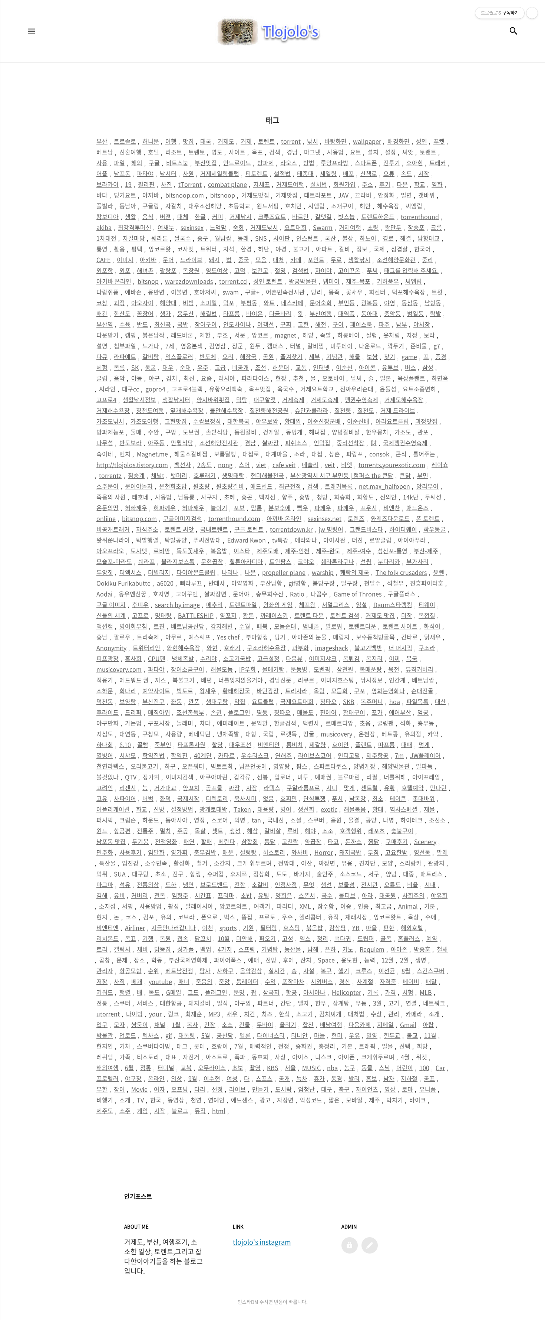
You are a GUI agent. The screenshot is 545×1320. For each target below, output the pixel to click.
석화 (405, 722)
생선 (326, 884)
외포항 (104, 270)
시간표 (203, 895)
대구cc (130, 388)
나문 (250, 572)
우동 (361, 1002)
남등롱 (186, 496)
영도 (216, 151)
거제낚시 (240, 216)
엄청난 (306, 1089)
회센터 (377, 291)
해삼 (252, 830)
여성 (232, 1078)
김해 (102, 895)
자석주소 (147, 529)
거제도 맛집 (380, 615)
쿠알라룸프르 (303, 787)
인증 (363, 906)
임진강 (130, 862)
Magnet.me (152, 453)
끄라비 (363, 194)
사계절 (365, 981)
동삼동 (410, 302)
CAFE (103, 259)
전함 (239, 884)
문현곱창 (212, 561)
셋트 (217, 830)
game (409, 356)
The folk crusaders (401, 572)
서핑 (127, 906)
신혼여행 (130, 151)
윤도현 (349, 959)
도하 (170, 884)
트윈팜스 (280, 561)
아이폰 (346, 1056)
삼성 (427, 367)
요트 (355, 151)
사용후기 (130, 852)
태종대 (305, 173)
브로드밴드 (214, 884)
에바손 (133, 291)
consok (379, 453)
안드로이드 (237, 162)
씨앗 (407, 151)
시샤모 (127, 755)
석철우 (395, 582)
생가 (165, 313)
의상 (176, 1078)
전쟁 (283, 1046)
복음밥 (219, 550)
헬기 (343, 970)
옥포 (257, 151)
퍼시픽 (104, 819)
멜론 (245, 1035)
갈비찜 (315, 345)
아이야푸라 (412, 539)
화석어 (432, 626)
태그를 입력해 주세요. (411, 270)
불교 (412, 1035)
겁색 (312, 486)
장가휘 (151, 776)
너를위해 (395, 776)
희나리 (127, 690)
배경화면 (398, 141)
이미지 (125, 259)
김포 (148, 916)
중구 (202, 238)
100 (424, 1067)
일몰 (387, 1046)
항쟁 (195, 873)
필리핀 (146, 184)
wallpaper (367, 141)
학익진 (179, 755)
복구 (326, 970)
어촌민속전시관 (285, 291)
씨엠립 (414, 205)
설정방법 (182, 809)
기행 (147, 938)
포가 (377, 712)
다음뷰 (294, 658)
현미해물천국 (267, 475)
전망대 (286, 862)
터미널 (166, 1067)
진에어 (328, 712)
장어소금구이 (187, 669)
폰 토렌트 (428, 518)
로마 (407, 1089)
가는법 (133, 722)
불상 (347, 238)
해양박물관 (396, 766)
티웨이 (427, 604)
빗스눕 (346, 216)
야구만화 (107, 722)
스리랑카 (410, 862)
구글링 (150, 205)
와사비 (299, 852)
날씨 (356, 378)
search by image (177, 604)
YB (356, 927)
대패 (406, 744)
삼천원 (345, 669)
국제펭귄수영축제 (405, 442)
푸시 (337, 798)
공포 (429, 1078)
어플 (102, 173)
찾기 (389, 356)
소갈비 (260, 884)
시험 (407, 992)
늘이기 (219, 507)
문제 (122, 959)
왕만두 (393, 227)
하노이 (368, 238)
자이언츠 (367, 1089)
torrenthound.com (234, 518)
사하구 (225, 970)
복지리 (374, 658)
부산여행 (321, 313)
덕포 (228, 302)
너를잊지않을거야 (240, 679)
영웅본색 (192, 345)
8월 (406, 970)
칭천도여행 (150, 410)
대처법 (356, 1013)
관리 (393, 1013)
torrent (291, 141)
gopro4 (155, 388)
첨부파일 (125, 345)
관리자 (104, 970)
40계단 (203, 755)
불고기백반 (368, 647)
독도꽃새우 (190, 550)
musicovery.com (119, 669)
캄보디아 (107, 216)
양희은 (283, 895)
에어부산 (400, 712)
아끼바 (150, 194)
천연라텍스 (110, 766)
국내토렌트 (214, 529)
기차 (125, 1046)
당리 (316, 291)
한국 (155, 1099)
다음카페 (360, 1024)
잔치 (305, 959)
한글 (200, 216)
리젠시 (127, 787)
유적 (333, 916)
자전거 (191, 1056)
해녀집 (317, 431)
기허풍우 (388, 281)
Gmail (408, 1024)
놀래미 (184, 722)
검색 (274, 151)
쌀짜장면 (215, 593)
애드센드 (261, 486)
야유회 (439, 895)
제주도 (104, 1110)
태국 (205, 141)
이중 (345, 906)
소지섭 (107, 906)
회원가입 (344, 184)
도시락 (283, 1089)
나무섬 (104, 442)
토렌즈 (356, 518)
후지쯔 (238, 873)
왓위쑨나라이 (113, 539)
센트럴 (369, 787)
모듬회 (339, 690)
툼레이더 (247, 981)
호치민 (293, 205)
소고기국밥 (237, 658)
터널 (295, 345)
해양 (308, 334)
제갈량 (317, 744)
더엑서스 (130, 572)
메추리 (214, 604)
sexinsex (192, 227)
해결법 (208, 313)
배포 (348, 173)
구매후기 (397, 841)
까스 (160, 679)
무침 (373, 852)
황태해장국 (236, 690)
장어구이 (206, 324)
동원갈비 (245, 431)
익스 (305, 938)
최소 (377, 798)
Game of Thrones (358, 593)
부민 (422, 475)
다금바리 (280, 313)
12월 (388, 959)
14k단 (411, 496)
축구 (344, 1089)
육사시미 (245, 798)
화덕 (165, 798)
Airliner (135, 927)
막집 (239, 701)
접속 (182, 938)
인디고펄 (349, 755)
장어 (119, 1089)
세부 (314, 356)
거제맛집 (286, 194)
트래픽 (367, 1046)
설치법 (318, 184)
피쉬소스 (296, 442)
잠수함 (325, 906)
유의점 (412, 733)
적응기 (104, 679)
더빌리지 (159, 572)
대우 (168, 367)
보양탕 (127, 701)
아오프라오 (110, 550)
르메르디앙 (339, 722)
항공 (291, 992)
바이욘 (254, 313)
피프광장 (107, 658)
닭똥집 (162, 949)
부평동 (249, 302)
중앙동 (392, 313)
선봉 (262, 776)
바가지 (302, 873)
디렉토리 (217, 798)
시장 (423, 173)
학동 (156, 959)
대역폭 (346, 313)
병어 (285, 809)
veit (330, 464)
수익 (270, 981)
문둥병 (299, 669)
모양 (387, 862)
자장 (251, 787)
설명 (102, 345)
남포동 (122, 173)
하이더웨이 (403, 529)
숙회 (238, 227)
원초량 (201, 486)
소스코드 (351, 873)
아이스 (300, 1056)
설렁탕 (248, 852)
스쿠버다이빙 (153, 1046)
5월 (205, 1035)
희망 (422, 1046)
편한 (388, 927)
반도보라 (130, 442)
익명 (239, 819)
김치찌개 (330, 1013)
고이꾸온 (349, 270)
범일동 (415, 313)
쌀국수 (182, 238)
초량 (373, 227)
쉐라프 (146, 561)
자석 (228, 248)
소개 (125, 1099)
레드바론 (182, 334)
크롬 (436, 227)
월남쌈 (223, 238)
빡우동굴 (434, 529)
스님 (384, 1067)
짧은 (334, 1099)
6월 (129, 1067)
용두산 (185, 313)
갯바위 (426, 194)
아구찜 (242, 1002)
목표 (130, 938)
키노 (347, 949)
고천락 (290, 841)
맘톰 (256, 507)
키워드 (104, 992)
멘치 (125, 453)
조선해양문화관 (396, 259)
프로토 (267, 916)
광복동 (369, 302)
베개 (136, 981)
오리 (228, 356)
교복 (186, 1067)
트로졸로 (125, 141)
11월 (430, 1035)
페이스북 (361, 324)
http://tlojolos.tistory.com (132, 464)
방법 (308, 162)
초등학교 (239, 205)
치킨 (249, 1013)
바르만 (300, 216)
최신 (189, 378)
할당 (217, 744)
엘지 (303, 1002)
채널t (157, 475)
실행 (371, 334)
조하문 (104, 690)
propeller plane (283, 572)
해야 (310, 830)
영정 (199, 819)
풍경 (440, 356)
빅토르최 (222, 766)
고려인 (104, 787)
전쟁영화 (166, 841)
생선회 (306, 809)
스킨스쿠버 (431, 970)
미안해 (244, 938)
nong (225, 464)
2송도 (204, 464)
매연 (189, 841)
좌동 (176, 701)
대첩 (317, 453)
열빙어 (104, 755)
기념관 (334, 356)
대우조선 (240, 744)
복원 (165, 938)
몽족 (334, 291)
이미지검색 (180, 776)
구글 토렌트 (249, 529)
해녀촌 (145, 270)
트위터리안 (147, 647)
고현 (303, 324)
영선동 (422, 852)
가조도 (402, 431)
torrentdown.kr (291, 529)
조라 (299, 453)
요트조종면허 (419, 388)
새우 (232, 1013)
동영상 (176, 1099)
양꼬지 (228, 615)
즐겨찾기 (291, 356)
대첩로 (250, 453)
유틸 (263, 895)
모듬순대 (285, 626)
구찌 (285, 324)
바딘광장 (268, 690)
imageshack (331, 647)
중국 (243, 259)
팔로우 (122, 636)
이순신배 (358, 421)
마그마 (104, 884)
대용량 (265, 809)
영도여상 (217, 270)
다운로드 (370, 345)
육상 (413, 916)
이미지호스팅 (337, 679)
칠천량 (342, 410)
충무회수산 (270, 593)
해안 (365, 205)
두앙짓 (104, 572)
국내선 (275, 819)
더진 (357, 539)
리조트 (173, 151)
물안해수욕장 (226, 410)
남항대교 (428, 238)
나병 (388, 819)
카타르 (226, 755)
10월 (224, 938)
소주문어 (107, 486)
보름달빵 (225, 453)
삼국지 (271, 992)
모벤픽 (322, 669)
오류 (388, 173)
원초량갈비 (230, 486)
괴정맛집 (426, 421)
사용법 (335, 151)
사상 (280, 1056)
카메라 (414, 1013)
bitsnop (148, 281)
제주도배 (268, 550)
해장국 (248, 356)
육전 (393, 669)
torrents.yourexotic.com (392, 464)
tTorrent (190, 184)
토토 (281, 873)
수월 (244, 626)
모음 (261, 259)
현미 (337, 1035)
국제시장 (188, 798)
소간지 (222, 862)
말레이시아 (199, 906)
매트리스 (431, 873)
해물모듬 (222, 669)
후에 (288, 959)
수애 (430, 916)
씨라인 (107, 388)
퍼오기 (267, 938)
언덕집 (322, 442)
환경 (246, 248)
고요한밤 (396, 852)
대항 (251, 733)
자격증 (388, 981)
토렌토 (196, 151)
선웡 (365, 561)
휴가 (319, 1078)
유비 (119, 895)
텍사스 (150, 1035)
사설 (308, 970)
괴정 (119, 302)
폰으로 (209, 916)
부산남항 (271, 582)
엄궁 (423, 712)
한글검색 (285, 722)
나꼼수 (319, 593)
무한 (102, 1089)
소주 (125, 1110)
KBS (272, 1067)
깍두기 (395, 345)
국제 (379, 248)
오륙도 (392, 884)
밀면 (406, 194)
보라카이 (107, 184)
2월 (404, 959)
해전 (320, 324)
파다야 (156, 669)
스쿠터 (122, 1002)
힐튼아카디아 (246, 561)
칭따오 (282, 712)
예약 (431, 938)
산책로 (368, 173)
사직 (119, 981)
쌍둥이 (139, 1024)
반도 (142, 324)
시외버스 (322, 981)
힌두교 (392, 1035)
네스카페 (292, 302)
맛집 (188, 141)
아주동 (156, 442)
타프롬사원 (191, 744)
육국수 (285, 388)
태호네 (140, 496)
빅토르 (184, 690)
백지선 (267, 496)
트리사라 (296, 690)
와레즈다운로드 (390, 518)
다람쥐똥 (107, 291)
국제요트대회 (297, 701)
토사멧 (139, 550)
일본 (385, 378)
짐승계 (136, 475)
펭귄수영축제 (361, 399)
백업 (205, 949)
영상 (390, 1089)
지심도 (104, 733)
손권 (216, 712)
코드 (193, 992)
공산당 (225, 1035)
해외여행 (107, 1067)
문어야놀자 (139, 486)
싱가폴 (185, 949)
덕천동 (104, 701)
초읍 (365, 722)
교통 (301, 367)
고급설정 (268, 658)
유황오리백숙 (225, 388)
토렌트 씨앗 (179, 529)
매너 (183, 981)
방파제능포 (110, 431)
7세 (169, 345)
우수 (287, 916)
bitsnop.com (139, 518)
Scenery (425, 841)
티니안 (299, 1035)
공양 (371, 819)
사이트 (237, 151)
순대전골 (422, 690)
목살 (200, 830)
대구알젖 (265, 399)
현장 (281, 378)
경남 (292, 151)
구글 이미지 (111, 604)
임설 (361, 604)
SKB (348, 701)
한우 (320, 1002)
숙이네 (104, 453)
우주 (202, 367)
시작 (159, 1110)
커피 (217, 216)
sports (228, 927)
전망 (271, 959)
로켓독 (288, 733)
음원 (336, 819)
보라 (429, 334)
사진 (166, 184)
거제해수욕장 (113, 410)
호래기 (232, 647)
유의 (166, 916)
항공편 (122, 830)
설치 (373, 151)
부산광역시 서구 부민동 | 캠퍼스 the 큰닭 (341, 475)
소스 (227, 1024)
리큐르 (306, 679)
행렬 (125, 992)
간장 (209, 1024)
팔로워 (334, 626)
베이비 (411, 981)
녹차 (301, 1078)
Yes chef (228, 636)
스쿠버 (316, 819)
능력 (369, 959)
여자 (159, 1089)
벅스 (229, 916)
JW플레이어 (425, 755)
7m (399, 755)
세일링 (328, 173)
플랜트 (363, 744)
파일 (119, 162)
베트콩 (390, 733)
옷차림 (391, 334)
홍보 (371, 1078)
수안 (153, 431)
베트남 (104, 151)
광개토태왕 (213, 809)
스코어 (219, 819)
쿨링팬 (385, 722)
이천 (207, 927)
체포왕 (307, 604)
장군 (237, 345)
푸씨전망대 (207, 539)
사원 (188, 173)
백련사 (311, 722)
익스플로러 (179, 356)
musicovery (336, 733)
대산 (440, 701)
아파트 (324, 248)
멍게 (424, 744)
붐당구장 (324, 582)
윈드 (102, 830)
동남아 (127, 205)
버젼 (165, 216)
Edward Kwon (246, 539)
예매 (253, 959)
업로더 (282, 776)
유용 (347, 862)
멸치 (165, 830)
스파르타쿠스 (330, 766)
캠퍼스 (275, 345)
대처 (278, 259)
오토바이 (333, 378)
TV (140, 1099)
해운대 (280, 367)
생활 (130, 216)
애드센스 (242, 1099)
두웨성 (433, 496)
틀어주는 (424, 453)
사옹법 (163, 496)
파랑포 (354, 453)
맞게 (349, 787)
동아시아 (176, 819)
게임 (142, 1110)
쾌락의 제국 (354, 572)
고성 (287, 938)
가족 (125, 1056)
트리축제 (148, 636)
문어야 (241, 593)
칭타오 (328, 701)
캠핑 (130, 334)
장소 (139, 959)
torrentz (110, 475)
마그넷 (312, 151)
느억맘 (218, 227)
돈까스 (353, 841)
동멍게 (294, 431)
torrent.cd (233, 281)
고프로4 (106, 399)
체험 (102, 367)
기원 (248, 927)
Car (440, 1067)
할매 (206, 841)
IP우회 (247, 669)
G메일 (173, 992)
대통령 (186, 1035)
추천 (298, 378)
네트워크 (434, 1002)
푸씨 (372, 270)
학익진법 (153, 755)
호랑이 (219, 1046)
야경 (281, 248)
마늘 (319, 1035)
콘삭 (401, 453)
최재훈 (193, 1013)
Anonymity (111, 647)
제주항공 (377, 755)
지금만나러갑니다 (173, 927)
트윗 (437, 291)
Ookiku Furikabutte (123, 582)
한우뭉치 (377, 431)
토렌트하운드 (377, 216)
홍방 (304, 496)
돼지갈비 (199, 1002)
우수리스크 (255, 755)
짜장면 (326, 862)
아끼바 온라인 (284, 518)
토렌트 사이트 (400, 626)
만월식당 (182, 442)
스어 (244, 464)
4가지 (225, 949)
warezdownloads (189, 281)
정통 (145, 1067)
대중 (408, 873)
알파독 (424, 766)
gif (168, 1035)
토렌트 (266, 141)
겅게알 (271, 431)
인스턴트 (307, 238)
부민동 (346, 302)
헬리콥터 (310, 916)
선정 (217, 1089)
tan (256, 819)
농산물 (292, 949)
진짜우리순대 (356, 388)
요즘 (206, 378)
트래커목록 (339, 486)
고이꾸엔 (187, 593)
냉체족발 (183, 658)
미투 (302, 776)
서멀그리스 (336, 604)
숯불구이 (402, 830)
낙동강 (357, 798)
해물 (354, 356)
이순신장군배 (324, 421)
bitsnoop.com (184, 194)
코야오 (306, 561)
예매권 (323, 776)
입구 (102, 1024)
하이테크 (411, 819)
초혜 (229, 496)
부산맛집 (206, 162)
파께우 (322, 507)
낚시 (312, 141)
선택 (404, 1046)
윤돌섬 (388, 388)
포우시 (368, 507)
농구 (349, 1067)
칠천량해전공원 (269, 410)
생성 (235, 830)
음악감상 (251, 970)
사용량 (173, 733)
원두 (255, 345)
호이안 (340, 744)
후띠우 (140, 604)
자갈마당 (134, 238)
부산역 (104, 324)
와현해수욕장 (183, 647)
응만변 (156, 291)
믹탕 (241, 399)
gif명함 (297, 582)
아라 (367, 895)
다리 (199, 1089)
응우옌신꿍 (132, 593)
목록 (119, 367)
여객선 (265, 324)
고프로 (140, 615)
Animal (408, 906)
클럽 (102, 378)
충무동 (425, 722)
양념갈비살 (346, 431)
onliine (106, 518)
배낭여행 (331, 1024)
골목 (386, 938)
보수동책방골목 (375, 636)
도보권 (191, 431)
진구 (178, 873)
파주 (384, 324)
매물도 (305, 712)
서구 (373, 873)
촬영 (255, 1067)
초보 (237, 1067)
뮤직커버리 (419, 669)
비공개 (240, 367)
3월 (377, 1002)
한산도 (122, 313)
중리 (427, 259)
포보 (239, 507)
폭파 (239, 1056)
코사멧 (185, 248)
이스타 (242, 550)
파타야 (145, 173)
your (155, 1013)
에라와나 (306, 539)
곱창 (104, 959)
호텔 (153, 151)
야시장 (421, 324)
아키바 (148, 259)
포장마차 (293, 981)
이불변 (179, 291)
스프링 (246, 949)
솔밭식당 (217, 431)
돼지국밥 (350, 852)
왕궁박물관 (303, 281)
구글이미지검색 (182, 518)
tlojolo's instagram (262, 1242)
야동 (136, 378)
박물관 (104, 1035)
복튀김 (351, 658)
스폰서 (306, 895)
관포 (423, 431)
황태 (377, 809)
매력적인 (261, 1046)
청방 (322, 496)
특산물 (107, 862)
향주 (287, 496)
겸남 (250, 442)
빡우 (302, 507)
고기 (393, 1002)
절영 (280, 270)
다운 (402, 184)
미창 (406, 615)
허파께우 (164, 507)
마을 (371, 927)
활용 (119, 248)
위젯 (421, 1056)
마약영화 (242, 582)
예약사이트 (156, 690)
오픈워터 (193, 766)
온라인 (156, 1078)
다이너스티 (271, 1035)
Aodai (104, 593)
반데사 (216, 582)
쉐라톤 (159, 238)
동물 (367, 1067)
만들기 (260, 1089)
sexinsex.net (324, 518)
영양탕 (281, 766)
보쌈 (372, 356)
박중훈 (422, 949)
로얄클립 (380, 539)
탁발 (435, 313)
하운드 (150, 819)
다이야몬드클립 (195, 572)
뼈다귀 (342, 938)
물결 (353, 819)
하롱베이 (348, 334)
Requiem (372, 949)
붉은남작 (153, 334)
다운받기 (107, 334)
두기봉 (140, 841)
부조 (222, 334)
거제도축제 (324, 399)
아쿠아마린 (214, 776)
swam (230, 291)
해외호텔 (412, 927)
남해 (312, 949)
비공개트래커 (113, 529)
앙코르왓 (160, 248)
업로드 (127, 1035)
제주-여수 (359, 550)
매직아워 (159, 712)
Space (326, 959)
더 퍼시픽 (400, 647)
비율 (412, 884)
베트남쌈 (423, 679)
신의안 (388, 496)
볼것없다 (107, 776)
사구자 (209, 496)
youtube (160, 981)
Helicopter (346, 992)
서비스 (145, 1002)
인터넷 (321, 367)
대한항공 (171, 1002)
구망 (170, 431)
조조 (327, 830)
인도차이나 (237, 324)
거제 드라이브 (397, 410)
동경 (336, 1078)
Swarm (323, 227)
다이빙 (134, 1013)
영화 (437, 184)
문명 (239, 992)
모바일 (354, 1099)
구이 (338, 324)
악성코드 (311, 1099)
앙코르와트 (233, 906)
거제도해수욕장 (403, 399)
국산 (330, 238)
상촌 (334, 453)
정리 (322, 938)
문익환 (259, 722)
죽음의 (204, 981)
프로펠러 (107, 1078)
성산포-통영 (392, 550)
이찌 (394, 658)
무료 (336, 259)
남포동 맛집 (111, 841)
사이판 (281, 238)
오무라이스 (212, 1067)
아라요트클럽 (392, 421)
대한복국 (238, 421)
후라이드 (107, 712)
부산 (102, 141)
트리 (102, 949)
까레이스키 (274, 615)
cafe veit (283, 464)
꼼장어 (145, 313)
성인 (421, 141)
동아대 (369, 313)
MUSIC (311, 1067)
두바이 (265, 1024)
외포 (125, 270)
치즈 (266, 1013)
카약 (433, 733)
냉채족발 (228, 733)
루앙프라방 (335, 162)
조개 (434, 1013)
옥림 (319, 690)
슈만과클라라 (311, 410)
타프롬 (231, 313)
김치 (171, 378)
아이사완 (334, 539)
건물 (244, 1024)
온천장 (367, 733)
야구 (154, 378)
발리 (354, 1078)
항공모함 (130, 970)
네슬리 (310, 464)
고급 (220, 367)
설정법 (282, 173)
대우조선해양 (205, 205)
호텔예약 (413, 787)
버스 (410, 367)
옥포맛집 (260, 388)
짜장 (234, 787)
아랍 (428, 1024)
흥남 (102, 636)
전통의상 (148, 884)
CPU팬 (156, 658)
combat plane (227, 184)
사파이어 (125, 798)
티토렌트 (256, 173)
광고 (265, 1099)
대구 (326, 1089)
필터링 (268, 927)
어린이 (404, 1067)
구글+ (252, 291)
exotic (329, 809)
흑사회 (133, 658)
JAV (343, 194)
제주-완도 (328, 550)
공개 (284, 1078)
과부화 (300, 647)
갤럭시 (122, 949)
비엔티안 (269, 744)
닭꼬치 (203, 938)
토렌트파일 (243, 604)
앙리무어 (427, 486)
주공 (182, 830)
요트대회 (295, 227)
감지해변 (222, 626)
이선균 (387, 970)
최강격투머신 (134, 227)
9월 (192, 1078)
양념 (391, 873)
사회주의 (413, 895)
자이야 (323, 270)
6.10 (125, 744)
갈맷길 (323, 216)
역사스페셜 (403, 809)
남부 (401, 324)
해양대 (168, 302)
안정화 (386, 194)
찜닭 (373, 841)
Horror (323, 852)
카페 (295, 259)
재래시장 (356, 916)
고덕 (239, 270)
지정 (411, 334)
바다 (102, 194)
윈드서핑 (268, 205)
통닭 (269, 841)
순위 (153, 970)
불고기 (301, 248)
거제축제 (293, 399)
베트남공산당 (187, 626)
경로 (388, 238)
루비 (292, 830)
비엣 (346, 464)
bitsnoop (222, 194)
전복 (159, 895)
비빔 (188, 302)
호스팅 (291, 927)
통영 (102, 248)
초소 (160, 873)
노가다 (150, 345)
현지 (102, 916)
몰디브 (347, 895)
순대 (185, 367)
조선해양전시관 (218, 442)
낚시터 (168, 173)
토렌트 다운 (309, 615)
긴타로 (409, 636)
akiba (104, 227)
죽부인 (163, 744)
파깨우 (345, 507)
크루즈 (364, 970)
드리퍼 (133, 712)
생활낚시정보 (139, 399)
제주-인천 (297, 550)
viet (261, 464)
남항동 (433, 302)
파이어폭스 (228, 959)
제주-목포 (358, 281)
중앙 (224, 981)
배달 (431, 981)
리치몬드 (107, 938)
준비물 (418, 345)
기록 (373, 992)
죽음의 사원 (111, 496)
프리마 (226, 895)
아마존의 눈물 (309, 636)
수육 (125, 324)
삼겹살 (399, 248)
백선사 (182, 464)
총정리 (326, 1046)
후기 (384, 184)
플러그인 (216, 992)
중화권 (303, 1046)
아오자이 (142, 302)
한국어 (422, 248)
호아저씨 (205, 291)
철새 (442, 949)
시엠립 (316, 205)
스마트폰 (366, 162)
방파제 (265, 162)
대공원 (387, 895)
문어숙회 (321, 302)
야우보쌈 (267, 421)
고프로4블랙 (187, 388)
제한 (205, 334)
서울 (290, 1067)
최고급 (383, 906)
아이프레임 (426, 776)
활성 (173, 906)
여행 (170, 141)
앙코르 (260, 334)
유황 (389, 787)
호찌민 (288, 798)
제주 (374, 1099)
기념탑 (269, 949)
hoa (394, 701)
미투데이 (341, 345)
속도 (406, 173)
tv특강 (280, 539)
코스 (131, 916)
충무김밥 (205, 852)
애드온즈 (417, 507)
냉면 (188, 884)
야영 (389, 302)
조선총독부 (190, 712)
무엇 (308, 884)
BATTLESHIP (196, 615)
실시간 (276, 970)
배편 (206, 679)
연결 (411, 1002)
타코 (333, 841)
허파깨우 (193, 507)
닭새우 (432, 636)
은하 (330, 949)
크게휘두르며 (377, 1056)
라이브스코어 (314, 755)
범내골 (311, 626)
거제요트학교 (317, 388)
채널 (159, 1024)
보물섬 (346, 884)
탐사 (205, 970)
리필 (371, 776)
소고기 (304, 1013)
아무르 (173, 636)
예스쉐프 (199, 636)
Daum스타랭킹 (392, 604)
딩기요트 (125, 194)
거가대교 (165, 787)
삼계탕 (341, 1002)
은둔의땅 (107, 507)
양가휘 (179, 852)
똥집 (246, 916)
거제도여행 (290, 184)
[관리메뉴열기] (532, 13)
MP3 (214, 1013)
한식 (284, 1013)
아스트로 (217, 1056)
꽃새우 (354, 291)
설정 (390, 151)
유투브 (390, 367)
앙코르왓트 (388, 916)
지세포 (261, 184)
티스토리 (148, 1056)
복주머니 (372, 701)
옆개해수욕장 (187, 410)
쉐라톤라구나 (337, 561)
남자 (388, 1078)
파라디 (285, 906)
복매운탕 (371, 669)
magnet (285, 334)
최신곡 (162, 324)
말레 (442, 852)
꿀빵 (142, 744)
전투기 (391, 162)
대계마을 (276, 453)
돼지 (214, 259)
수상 (376, 1013)
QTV (130, 776)
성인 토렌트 (268, 281)
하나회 (104, 744)
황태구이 (354, 712)
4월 (405, 1056)
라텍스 (272, 787)
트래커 (437, 162)
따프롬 (386, 744)
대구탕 (140, 873)
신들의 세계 (111, 615)
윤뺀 (438, 572)
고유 (102, 798)
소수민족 (156, 862)
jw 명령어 (331, 529)
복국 (411, 658)
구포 (359, 690)
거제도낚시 (264, 227)
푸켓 (439, 141)
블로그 (180, 1110)
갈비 (344, 248)
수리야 (208, 658)
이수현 (212, 1078)
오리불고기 (144, 766)
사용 (102, 162)
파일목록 (417, 701)
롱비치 (294, 744)
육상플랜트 (411, 378)
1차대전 (106, 238)
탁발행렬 (147, 539)
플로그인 (239, 712)
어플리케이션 (113, 809)
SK (135, 367)
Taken (242, 809)
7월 (238, 1046)
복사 (192, 1024)
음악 (119, 378)
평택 (136, 248)
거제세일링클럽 (219, 173)
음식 (147, 216)
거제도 (226, 141)
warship (323, 572)
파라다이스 (255, 378)
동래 (243, 238)
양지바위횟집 (213, 399)
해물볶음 (355, 809)
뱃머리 (179, 475)
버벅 (147, 798)
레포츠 (376, 830)
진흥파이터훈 (426, 582)
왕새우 (207, 690)
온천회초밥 (173, 486)
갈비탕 (150, 356)
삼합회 (249, 841)
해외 (136, 162)
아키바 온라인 (113, 281)
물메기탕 (273, 669)
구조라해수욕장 (266, 647)
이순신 (344, 367)
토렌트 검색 (344, 615)
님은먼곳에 (253, 766)
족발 (325, 334)
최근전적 (290, 486)
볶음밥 (314, 927)
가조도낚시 (110, 421)
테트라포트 (318, 194)
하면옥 (440, 378)
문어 (168, 259)
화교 (141, 809)
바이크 (417, 1099)
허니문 (150, 141)
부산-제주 (426, 550)
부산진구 (153, 701)
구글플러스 (402, 593)
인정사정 (286, 884)
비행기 (104, 1099)
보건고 (260, 270)
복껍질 (427, 615)
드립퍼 (365, 938)
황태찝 (292, 421)
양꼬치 (191, 787)
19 (128, 184)
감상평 (337, 927)
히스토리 (274, 852)
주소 (367, 184)
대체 (182, 216)
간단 (285, 1002)
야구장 (133, 1078)
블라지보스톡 (178, 561)
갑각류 (242, 776)
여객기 (262, 906)
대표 (170, 1056)
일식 (222, 1002)
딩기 (279, 636)
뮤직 (200, 1110)
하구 (170, 766)
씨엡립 (413, 281)
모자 (119, 1024)
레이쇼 (440, 464)
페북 (262, 626)
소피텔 (208, 302)
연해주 (283, 755)
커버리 (139, 895)
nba (332, 1067)
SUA (120, 873)
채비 (142, 949)
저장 (102, 981)
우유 (354, 1035)
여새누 (166, 227)
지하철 (409, 1078)
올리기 (288, 1024)
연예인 (216, 1099)
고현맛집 (176, 421)
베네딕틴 (199, 733)
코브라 (186, 916)
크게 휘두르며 (254, 862)
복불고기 (183, 679)
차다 (205, 722)
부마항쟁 (257, 636)
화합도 (365, 496)
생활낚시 (359, 259)
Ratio (297, 593)
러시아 (226, 378)
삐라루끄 (191, 582)
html (218, 1110)
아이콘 (367, 367)
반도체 (207, 356)
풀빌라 (104, 205)
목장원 (191, 270)
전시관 (369, 884)
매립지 (341, 636)
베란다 (226, 841)
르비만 (161, 550)
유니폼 (427, 1089)
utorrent (108, 1013)
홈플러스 (409, 938)
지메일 (385, 1024)
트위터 (208, 248)
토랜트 (428, 151)
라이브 (237, 1089)
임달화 (156, 852)
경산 (344, 981)
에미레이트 (231, 722)
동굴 (150, 367)
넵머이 (331, 281)
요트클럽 (263, 701)
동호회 (260, 1056)
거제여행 (350, 227)
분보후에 (279, 507)
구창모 (150, 733)
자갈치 (173, 205)
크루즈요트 (272, 216)
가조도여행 (144, 421)
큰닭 (405, 475)
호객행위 (351, 830)
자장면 (285, 1099)
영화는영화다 (388, 690)
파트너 (265, 1002)
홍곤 (246, 496)
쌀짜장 (270, 442)
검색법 (300, 270)
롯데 (199, 1046)
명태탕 (163, 615)
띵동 (262, 712)
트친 (159, 626)
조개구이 (342, 205)
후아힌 (414, 162)
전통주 (145, 830)
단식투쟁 (314, 798)
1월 (176, 1024)
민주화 (104, 852)
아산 (306, 862)
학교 (419, 184)
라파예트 (125, 356)
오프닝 (179, 1089)
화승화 (342, 496)
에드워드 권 (134, 679)
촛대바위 (424, 798)
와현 (212, 647)
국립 (268, 733)
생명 (420, 959)
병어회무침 (133, 626)
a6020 (165, 582)
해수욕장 (388, 205)
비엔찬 (391, 507)
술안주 (325, 873)
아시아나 (314, 992)
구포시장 (159, 722)
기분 (429, 906)
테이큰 (398, 798)
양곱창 (313, 841)
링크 (173, 1013)
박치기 (394, 1099)
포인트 (316, 259)
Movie (139, 1089)
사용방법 (150, 906)
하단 (263, 248)
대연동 (127, 733)
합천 (308, 1024)
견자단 (367, 862)
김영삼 (217, 345)
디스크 (323, 1056)
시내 (430, 884)
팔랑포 (168, 270)
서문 (239, 334)
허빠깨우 (136, 507)
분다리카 (389, 561)
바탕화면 (335, 141)
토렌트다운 (362, 626)
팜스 (301, 766)
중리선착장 (350, 442)
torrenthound (420, 216)
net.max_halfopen (384, 486)
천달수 (372, 582)
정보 (361, 248)
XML (305, 906)
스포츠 (264, 1078)
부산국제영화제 (188, 959)
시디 (331, 787)
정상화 (261, 873)
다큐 (102, 356)
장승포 (416, 227)
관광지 (436, 862)
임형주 (180, 895)
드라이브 (191, 259)
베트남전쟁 (179, 970)
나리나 (230, 572)
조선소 (437, 819)
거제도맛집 (255, 194)
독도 (154, 992)
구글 (154, 162)
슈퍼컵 (215, 873)
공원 (268, 356)
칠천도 (365, 410)
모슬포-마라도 (114, 561)
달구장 (349, 582)
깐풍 (193, 701)
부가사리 (417, 561)
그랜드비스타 (366, 529)
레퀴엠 (104, 1056)
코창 (102, 302)
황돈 (248, 615)
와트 (269, 302)
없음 (268, 798)
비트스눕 (177, 162)
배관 (102, 313)
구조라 (427, 647)
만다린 (438, 787)
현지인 (104, 1046)
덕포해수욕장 (408, 291)
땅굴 (308, 733)
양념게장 (364, 766)
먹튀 (102, 873)
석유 (125, 884)
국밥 (182, 324)
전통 (102, 1002)
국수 (327, 895)
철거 (202, 862)
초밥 (246, 895)
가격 (390, 992)
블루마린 (349, 776)
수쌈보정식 (207, 421)
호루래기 (205, 475)
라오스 (288, 162)
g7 (436, 345)
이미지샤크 (323, 658)
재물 (429, 809)
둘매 (136, 431)
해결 (405, 238)
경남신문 (280, 679)
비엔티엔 (107, 927)
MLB (426, 992)
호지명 (161, 593)
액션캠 (104, 626)
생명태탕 (233, 475)
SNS (261, 238)
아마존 (399, 949)
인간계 (397, 679)
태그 (182, 1046)
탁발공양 (176, 539)
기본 (347, 1046)
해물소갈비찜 (191, 453)
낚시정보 (371, 679)
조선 (260, 367)
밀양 (371, 1035)
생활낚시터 (176, 399)
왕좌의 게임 (278, 604)
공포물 (214, 787)
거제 (246, 141)
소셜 (295, 819)
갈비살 (272, 830)
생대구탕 (217, 701)
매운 (228, 852)
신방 (159, 809)
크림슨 (127, 819)
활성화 (182, 862)
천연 (196, 1099)
